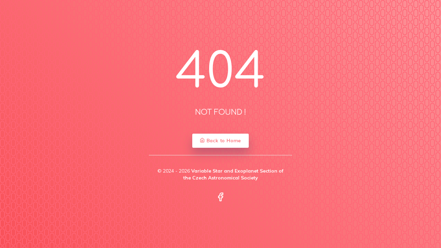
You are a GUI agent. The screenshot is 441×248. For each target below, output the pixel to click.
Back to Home (223, 140)
